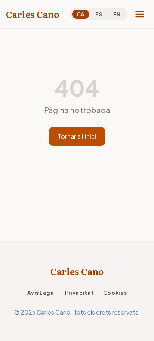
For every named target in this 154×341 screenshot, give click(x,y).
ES (98, 14)
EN (117, 14)
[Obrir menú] (140, 14)
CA (81, 14)
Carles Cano (32, 14)
